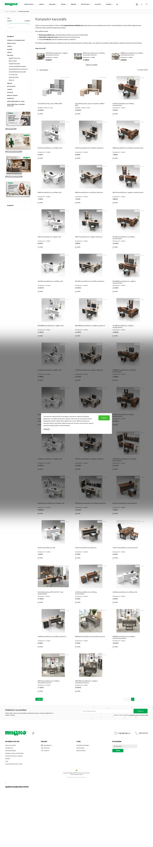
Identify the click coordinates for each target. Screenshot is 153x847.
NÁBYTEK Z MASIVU (12, 95)
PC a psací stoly (13, 75)
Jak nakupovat (9, 748)
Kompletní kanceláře (14, 64)
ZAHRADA (9, 89)
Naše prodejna (80, 748)
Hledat (118, 750)
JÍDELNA (9, 52)
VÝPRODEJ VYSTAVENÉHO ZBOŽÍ (16, 40)
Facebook (33, 733)
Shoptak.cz (84, 777)
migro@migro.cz (124, 733)
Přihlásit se (141, 711)
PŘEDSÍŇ (9, 83)
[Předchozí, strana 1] (129, 699)
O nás (6, 761)
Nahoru (40, 699)
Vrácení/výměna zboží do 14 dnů (13, 764)
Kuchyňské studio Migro (82, 745)
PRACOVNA (10, 55)
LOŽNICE (9, 46)
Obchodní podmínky (10, 751)
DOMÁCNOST (10, 98)
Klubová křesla (13, 61)
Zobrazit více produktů (91, 64)
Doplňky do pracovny (14, 58)
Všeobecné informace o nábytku (13, 756)
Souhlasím (104, 418)
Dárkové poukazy (81, 751)
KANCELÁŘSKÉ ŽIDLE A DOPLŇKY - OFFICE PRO (16, 105)
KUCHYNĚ (9, 49)
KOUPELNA (10, 92)
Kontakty (7, 759)
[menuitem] (29, 4)
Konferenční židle (13, 77)
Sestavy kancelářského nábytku (17, 66)
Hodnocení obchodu (10, 745)
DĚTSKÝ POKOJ (11, 86)
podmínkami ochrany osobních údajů (138, 715)
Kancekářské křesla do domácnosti (18, 69)
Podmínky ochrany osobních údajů (14, 753)
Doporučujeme (43, 70)
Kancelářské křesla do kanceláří (17, 72)
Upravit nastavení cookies (76, 774)
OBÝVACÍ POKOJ (11, 43)
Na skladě (11, 27)
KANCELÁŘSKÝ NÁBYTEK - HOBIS (16, 101)
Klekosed (11, 80)
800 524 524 (143, 733)
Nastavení (46, 429)
